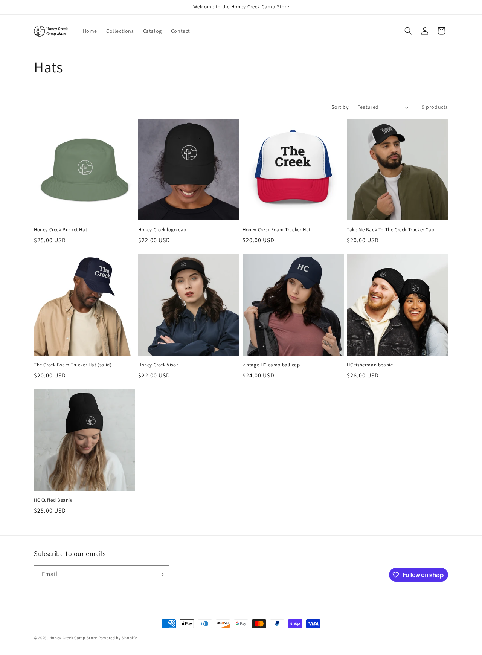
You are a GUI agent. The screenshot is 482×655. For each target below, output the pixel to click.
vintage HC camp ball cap (271, 365)
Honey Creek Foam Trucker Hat (277, 230)
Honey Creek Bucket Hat (60, 230)
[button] (408, 31)
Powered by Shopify (117, 637)
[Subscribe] (161, 574)
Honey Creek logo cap (162, 230)
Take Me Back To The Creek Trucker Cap (390, 230)
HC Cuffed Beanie (53, 500)
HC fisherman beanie (370, 365)
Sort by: (340, 107)
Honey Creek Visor (158, 365)
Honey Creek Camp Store (73, 637)
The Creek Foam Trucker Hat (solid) (72, 365)
